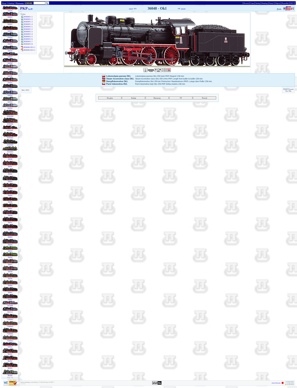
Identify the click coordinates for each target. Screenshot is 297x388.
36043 (10, 181)
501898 (10, 306)
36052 (10, 230)
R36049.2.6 (28, 39)
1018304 (10, 145)
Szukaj (258, 3)
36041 (10, 166)
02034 (10, 102)
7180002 (10, 326)
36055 (10, 251)
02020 (10, 11)
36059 (10, 279)
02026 (10, 51)
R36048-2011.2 (29, 50)
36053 (10, 237)
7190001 (10, 334)
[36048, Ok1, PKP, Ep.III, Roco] (157, 40)
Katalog (11, 3)
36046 (10, 202)
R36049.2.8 (28, 44)
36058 (10, 272)
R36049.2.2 (28, 29)
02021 (10, 17)
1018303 (10, 138)
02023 (10, 31)
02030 (10, 76)
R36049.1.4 (28, 24)
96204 (10, 375)
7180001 (10, 319)
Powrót (246, 3)
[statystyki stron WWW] (156, 384)
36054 (10, 245)
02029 (10, 70)
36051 (10, 222)
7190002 (10, 341)
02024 (10, 37)
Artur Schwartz (276, 383)
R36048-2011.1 (29, 47)
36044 (10, 188)
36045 (10, 195)
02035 (10, 108)
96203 (10, 368)
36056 (10, 257)
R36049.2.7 (28, 41)
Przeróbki (285, 3)
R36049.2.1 (28, 27)
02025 (10, 44)
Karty (271, 3)
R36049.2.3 (28, 32)
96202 (10, 361)
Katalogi (264, 3)
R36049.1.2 (28, 19)
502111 (10, 312)
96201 (10, 354)
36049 (10, 215)
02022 (10, 24)
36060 (10, 285)
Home (4, 3)
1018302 (10, 130)
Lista (252, 3)
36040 (10, 159)
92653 (10, 347)
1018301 (10, 124)
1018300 (10, 116)
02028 (10, 63)
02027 (10, 57)
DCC (292, 3)
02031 (10, 83)
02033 (10, 95)
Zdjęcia (277, 3)
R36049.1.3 (28, 22)
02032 (10, 89)
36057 (10, 264)
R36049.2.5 (28, 36)
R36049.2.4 (28, 34)
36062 (10, 300)
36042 (10, 174)
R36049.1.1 (28, 17)
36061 (10, 292)
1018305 (10, 152)
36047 (10, 208)
